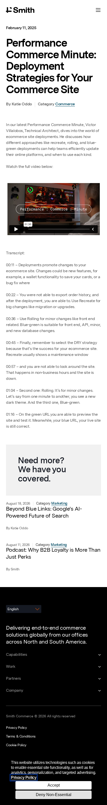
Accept (54, 785)
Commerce (65, 104)
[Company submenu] (53, 691)
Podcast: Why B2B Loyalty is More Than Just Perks (53, 553)
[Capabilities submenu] (53, 655)
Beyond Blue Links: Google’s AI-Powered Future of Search (44, 512)
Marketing (59, 503)
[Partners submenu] (53, 679)
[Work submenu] (53, 667)
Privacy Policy (23, 777)
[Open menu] (98, 10)
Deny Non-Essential (53, 795)
